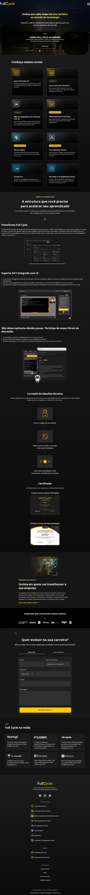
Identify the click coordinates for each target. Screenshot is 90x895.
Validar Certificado (34, 893)
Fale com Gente (45, 876)
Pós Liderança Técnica (41, 826)
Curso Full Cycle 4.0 (40, 806)
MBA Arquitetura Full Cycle (42, 821)
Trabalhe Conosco (45, 880)
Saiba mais (45, 46)
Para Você (31, 652)
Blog (45, 872)
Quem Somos (45, 869)
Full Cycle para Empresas (42, 857)
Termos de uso (56, 893)
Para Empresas (58, 652)
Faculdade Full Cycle (40, 852)
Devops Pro (37, 835)
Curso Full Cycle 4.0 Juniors (42, 811)
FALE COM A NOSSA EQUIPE (28, 603)
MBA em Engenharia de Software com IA (46, 816)
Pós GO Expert (38, 830)
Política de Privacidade (45, 893)
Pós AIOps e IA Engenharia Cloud (44, 840)
